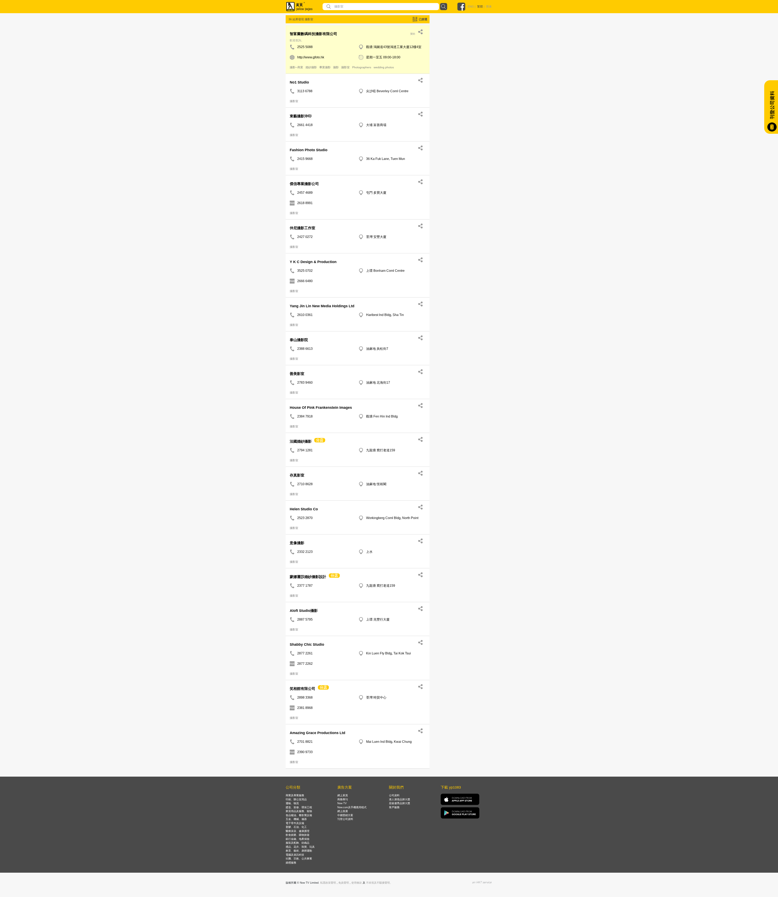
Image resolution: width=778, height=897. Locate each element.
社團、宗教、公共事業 (299, 858)
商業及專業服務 (295, 795)
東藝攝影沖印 (301, 116)
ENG (471, 6)
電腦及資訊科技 (295, 854)
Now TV (342, 803)
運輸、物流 (292, 803)
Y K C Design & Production (313, 262)
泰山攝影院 (299, 340)
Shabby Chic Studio (307, 644)
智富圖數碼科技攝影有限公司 (313, 34)
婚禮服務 (291, 862)
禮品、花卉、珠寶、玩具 (300, 846)
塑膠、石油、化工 (296, 826)
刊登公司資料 (345, 819)
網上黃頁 (342, 795)
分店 (319, 440)
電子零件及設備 (295, 823)
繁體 (480, 6)
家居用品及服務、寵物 (299, 811)
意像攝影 (297, 543)
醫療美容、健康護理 (297, 831)
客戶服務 (394, 807)
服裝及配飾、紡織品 (297, 842)
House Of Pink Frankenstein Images (321, 408)
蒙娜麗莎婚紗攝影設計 (308, 577)
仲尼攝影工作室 (302, 228)
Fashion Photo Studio (308, 150)
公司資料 (394, 795)
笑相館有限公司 (302, 689)
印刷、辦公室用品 (296, 799)
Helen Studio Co (304, 509)
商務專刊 (342, 799)
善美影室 (297, 374)
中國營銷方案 (345, 815)
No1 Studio (299, 82)
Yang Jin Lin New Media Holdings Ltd (322, 306)
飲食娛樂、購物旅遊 (297, 834)
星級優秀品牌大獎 (399, 803)
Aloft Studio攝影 (304, 611)
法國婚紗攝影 (301, 441)
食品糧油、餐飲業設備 (299, 815)
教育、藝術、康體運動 (299, 850)
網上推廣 (342, 811)
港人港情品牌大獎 (399, 799)
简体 (489, 6)
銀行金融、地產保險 (297, 838)
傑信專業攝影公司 (304, 184)
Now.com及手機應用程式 (352, 807)
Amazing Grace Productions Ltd (317, 733)
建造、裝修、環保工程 (299, 807)
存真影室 (297, 475)
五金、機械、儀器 (296, 819)
